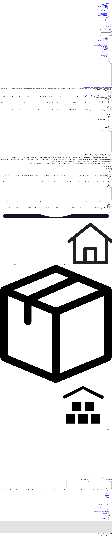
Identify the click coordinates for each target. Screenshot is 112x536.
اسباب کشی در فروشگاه (107, 130)
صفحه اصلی (106, 495)
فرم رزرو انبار (104, 18)
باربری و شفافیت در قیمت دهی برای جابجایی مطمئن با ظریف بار (99, 94)
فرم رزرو (107, 16)
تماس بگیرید (108, 26)
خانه (108, 116)
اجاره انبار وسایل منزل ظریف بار (100, 10)
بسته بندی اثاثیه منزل (103, 9)
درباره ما (107, 496)
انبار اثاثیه (107, 512)
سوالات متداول (104, 20)
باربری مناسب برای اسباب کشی (105, 180)
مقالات (105, 21)
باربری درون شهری (108, 173)
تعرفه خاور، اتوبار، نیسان (102, 7)
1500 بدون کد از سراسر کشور (103, 504)
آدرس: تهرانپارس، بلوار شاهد (103, 506)
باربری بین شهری (103, 14)
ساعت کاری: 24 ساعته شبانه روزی (102, 505)
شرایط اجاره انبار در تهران (102, 15)
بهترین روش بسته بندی (104, 519)
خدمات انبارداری (104, 13)
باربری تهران (109, 206)
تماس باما (107, 19)
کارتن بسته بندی (104, 11)
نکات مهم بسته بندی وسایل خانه (105, 200)
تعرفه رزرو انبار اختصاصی (102, 6)
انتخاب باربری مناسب (107, 108)
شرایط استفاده (106, 500)
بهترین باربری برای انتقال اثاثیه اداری (105, 101)
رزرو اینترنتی (106, 499)
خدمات (107, 8)
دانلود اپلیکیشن (107, 29)
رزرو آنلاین (101, 29)
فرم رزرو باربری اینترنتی (102, 17)
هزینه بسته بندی (104, 5)
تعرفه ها (107, 3)
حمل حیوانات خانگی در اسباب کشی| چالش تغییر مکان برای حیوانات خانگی (97, 87)
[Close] (111, 34)
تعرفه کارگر (104, 4)
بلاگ (108, 498)
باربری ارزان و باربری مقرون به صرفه (101, 511)
